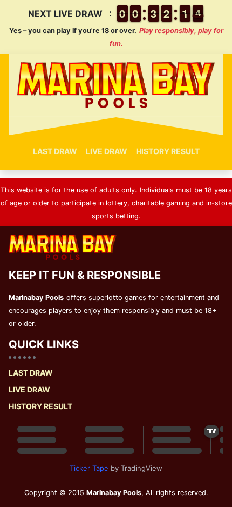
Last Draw (55, 151)
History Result (168, 151)
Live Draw (106, 151)
